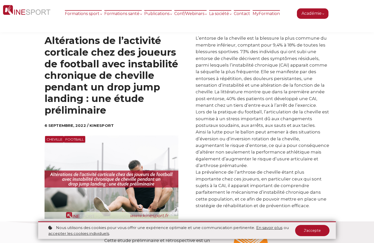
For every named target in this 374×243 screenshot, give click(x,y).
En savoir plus (269, 227)
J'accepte (312, 230)
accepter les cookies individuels (78, 233)
